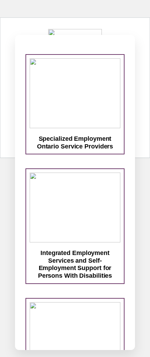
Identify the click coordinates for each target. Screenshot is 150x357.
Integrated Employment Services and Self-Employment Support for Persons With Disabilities (75, 264)
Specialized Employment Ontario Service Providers (75, 142)
